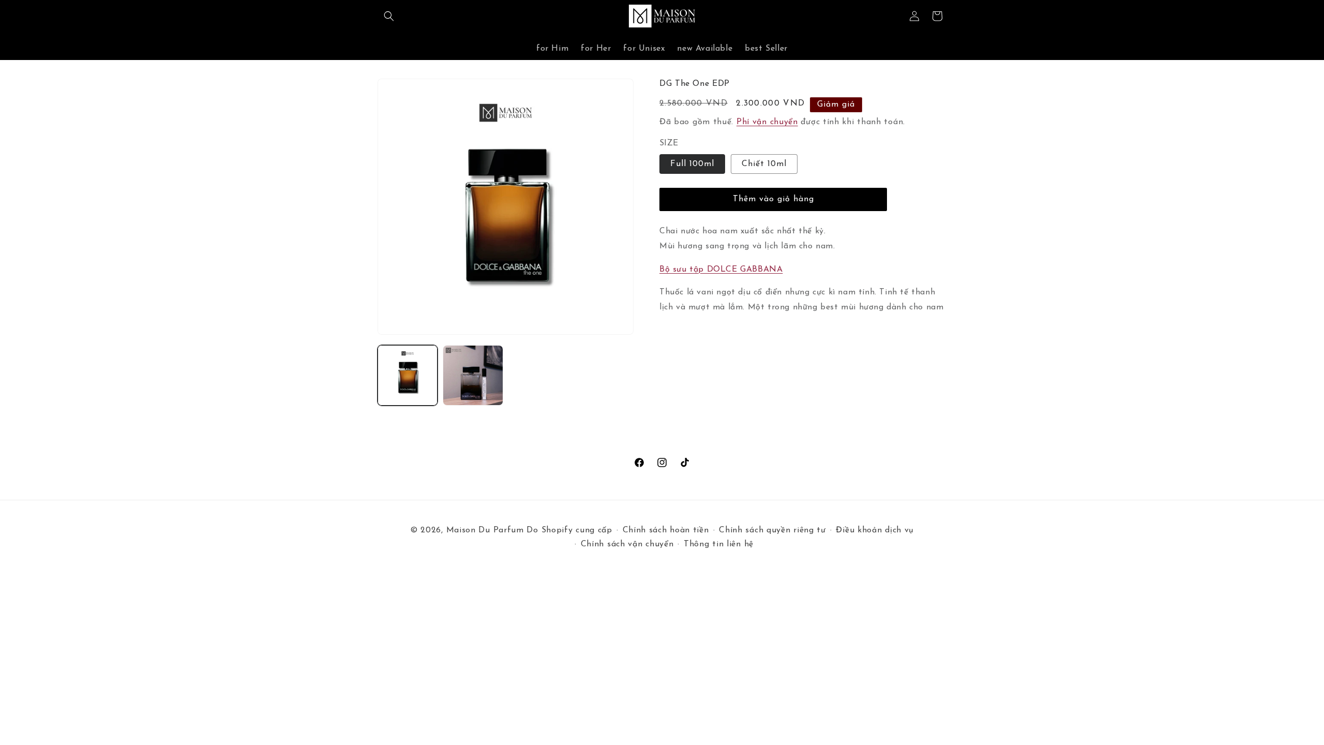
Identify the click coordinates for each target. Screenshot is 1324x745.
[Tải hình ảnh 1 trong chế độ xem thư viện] (408, 375)
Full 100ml (692, 164)
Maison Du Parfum (485, 530)
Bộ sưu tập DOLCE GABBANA (721, 269)
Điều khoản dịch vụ (875, 530)
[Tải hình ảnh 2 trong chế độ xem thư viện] (473, 375)
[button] (389, 16)
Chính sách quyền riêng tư (772, 530)
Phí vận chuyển (767, 122)
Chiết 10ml (764, 164)
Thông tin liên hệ (719, 544)
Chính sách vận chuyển (627, 544)
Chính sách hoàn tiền (666, 530)
